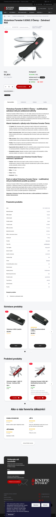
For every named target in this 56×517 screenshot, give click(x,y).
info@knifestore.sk (45, 494)
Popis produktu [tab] (10, 102)
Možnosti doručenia (33, 79)
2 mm (48, 221)
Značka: (36, 27)
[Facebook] (40, 500)
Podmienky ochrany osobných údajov (12, 1)
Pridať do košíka (22, 86)
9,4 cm (48, 214)
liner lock (48, 241)
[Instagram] (42, 500)
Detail (16, 345)
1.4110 (48, 211)
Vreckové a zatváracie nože (16, 296)
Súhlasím (45, 505)
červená (48, 260)
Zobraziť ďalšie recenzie (28, 443)
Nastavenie (11, 514)
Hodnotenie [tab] (23, 102)
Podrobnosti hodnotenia (23, 27)
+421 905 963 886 (45, 496)
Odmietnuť (35, 505)
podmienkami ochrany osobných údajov (15, 477)
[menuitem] (6, 12)
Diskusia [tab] (35, 102)
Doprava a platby (24, 1)
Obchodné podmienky (8, 499)
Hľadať (34, 8)
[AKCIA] (16, 319)
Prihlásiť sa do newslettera (14, 481)
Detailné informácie (8, 91)
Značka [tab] (45, 102)
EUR (48, 1)
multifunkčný (47, 244)
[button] (25, 351)
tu (28, 511)
